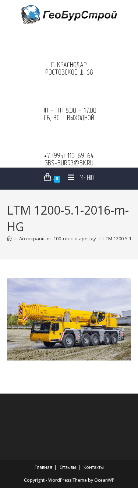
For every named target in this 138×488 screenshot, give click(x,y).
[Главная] (9, 238)
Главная (43, 467)
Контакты (94, 467)
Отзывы (68, 467)
